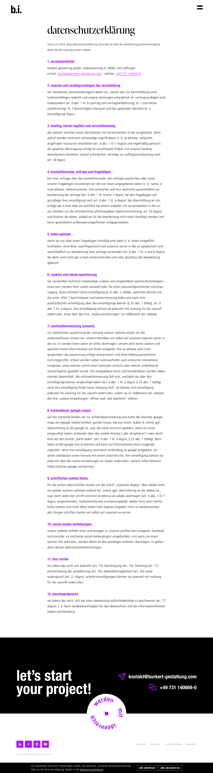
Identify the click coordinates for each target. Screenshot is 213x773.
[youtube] (45, 744)
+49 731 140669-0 (128, 74)
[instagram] (36, 744)
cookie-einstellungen (173, 744)
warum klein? (192, 744)
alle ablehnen (147, 767)
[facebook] (28, 744)
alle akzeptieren (170, 767)
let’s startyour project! (54, 682)
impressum (141, 744)
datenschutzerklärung (92, 769)
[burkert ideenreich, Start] (16, 9)
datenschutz (155, 744)
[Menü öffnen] (200, 7)
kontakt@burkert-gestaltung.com (79, 74)
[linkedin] (19, 744)
